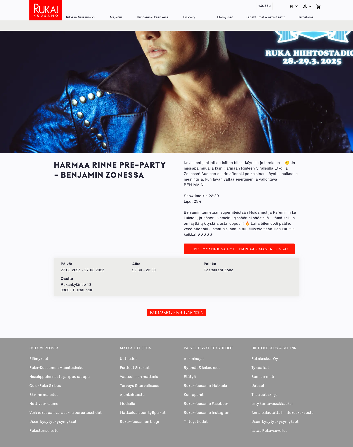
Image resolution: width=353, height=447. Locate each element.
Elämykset (225, 17)
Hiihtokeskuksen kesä (153, 17)
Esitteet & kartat (135, 367)
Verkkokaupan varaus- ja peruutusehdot (65, 412)
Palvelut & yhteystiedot (208, 348)
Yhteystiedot (196, 421)
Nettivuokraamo (43, 403)
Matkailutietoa (135, 348)
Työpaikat (260, 367)
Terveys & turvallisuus (139, 385)
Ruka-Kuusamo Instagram (207, 412)
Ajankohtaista (132, 394)
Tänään (264, 6)
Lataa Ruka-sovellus (269, 430)
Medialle (127, 403)
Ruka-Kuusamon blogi (139, 421)
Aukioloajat (194, 358)
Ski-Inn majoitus (44, 394)
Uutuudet (128, 358)
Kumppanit (193, 394)
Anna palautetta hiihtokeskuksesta (282, 412)
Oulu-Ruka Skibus (45, 385)
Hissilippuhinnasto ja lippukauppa (59, 376)
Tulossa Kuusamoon (80, 17)
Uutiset (258, 385)
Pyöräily (189, 17)
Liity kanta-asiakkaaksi (272, 403)
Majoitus (116, 17)
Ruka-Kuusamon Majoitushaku (56, 367)
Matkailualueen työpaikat (142, 412)
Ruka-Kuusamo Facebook (206, 403)
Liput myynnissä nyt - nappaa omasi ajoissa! (239, 249)
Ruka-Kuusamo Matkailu (205, 385)
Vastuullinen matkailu (139, 376)
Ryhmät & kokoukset (202, 367)
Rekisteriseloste (44, 430)
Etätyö (190, 376)
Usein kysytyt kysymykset (53, 421)
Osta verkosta (44, 348)
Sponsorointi (262, 376)
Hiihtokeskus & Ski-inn (274, 348)
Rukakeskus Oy (264, 358)
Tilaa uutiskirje (264, 394)
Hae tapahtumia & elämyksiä (176, 312)
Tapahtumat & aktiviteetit (265, 17)
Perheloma (306, 17)
